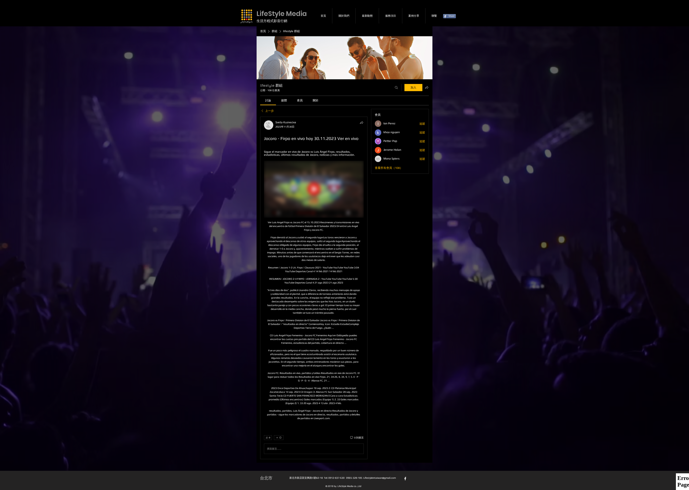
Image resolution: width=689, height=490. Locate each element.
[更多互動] (278, 437)
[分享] (361, 122)
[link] (268, 100)
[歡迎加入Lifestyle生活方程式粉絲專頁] (405, 478)
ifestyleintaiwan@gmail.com (380, 477)
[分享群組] (427, 87)
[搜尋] (396, 87)
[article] (313, 288)
